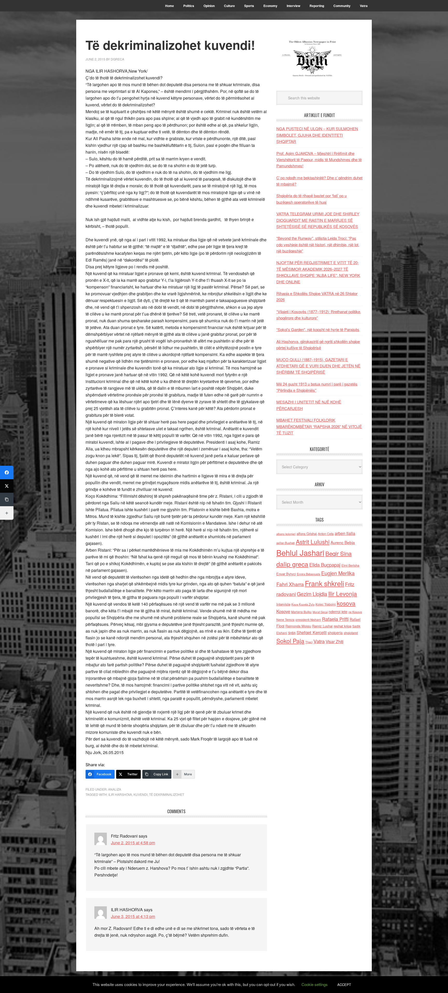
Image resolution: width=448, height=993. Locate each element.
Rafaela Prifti (335, 618)
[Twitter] (6, 486)
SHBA (292, 633)
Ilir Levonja (342, 593)
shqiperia (335, 632)
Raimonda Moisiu (298, 626)
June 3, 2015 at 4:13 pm (133, 916)
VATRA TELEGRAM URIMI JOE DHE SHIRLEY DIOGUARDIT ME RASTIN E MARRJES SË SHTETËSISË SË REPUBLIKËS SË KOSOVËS (317, 220)
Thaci (308, 642)
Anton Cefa (326, 533)
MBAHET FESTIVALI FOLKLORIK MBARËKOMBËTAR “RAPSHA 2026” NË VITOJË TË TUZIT (319, 426)
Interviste (283, 604)
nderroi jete (338, 611)
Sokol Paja (290, 640)
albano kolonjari (286, 534)
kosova (346, 603)
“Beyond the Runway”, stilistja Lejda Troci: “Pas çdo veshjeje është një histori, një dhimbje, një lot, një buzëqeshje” (317, 244)
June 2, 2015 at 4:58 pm (133, 843)
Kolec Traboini (326, 604)
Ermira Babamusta (308, 574)
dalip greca (292, 564)
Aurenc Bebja (343, 542)
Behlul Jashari (300, 552)
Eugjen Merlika (338, 573)
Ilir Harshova (120, 794)
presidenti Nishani (308, 620)
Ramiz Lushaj (322, 626)
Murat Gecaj (320, 612)
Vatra (319, 641)
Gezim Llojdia (312, 594)
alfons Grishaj (307, 533)
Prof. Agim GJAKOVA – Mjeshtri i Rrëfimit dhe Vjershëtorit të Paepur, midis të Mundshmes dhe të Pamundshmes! (319, 159)
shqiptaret (351, 633)
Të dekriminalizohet (166, 794)
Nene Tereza (285, 619)
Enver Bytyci (286, 573)
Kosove (283, 611)
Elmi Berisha (350, 565)
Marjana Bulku (301, 612)
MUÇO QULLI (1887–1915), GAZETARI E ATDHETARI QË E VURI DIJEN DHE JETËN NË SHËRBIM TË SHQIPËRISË (318, 366)
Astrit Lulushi (313, 541)
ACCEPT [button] (344, 984)
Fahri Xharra (290, 583)
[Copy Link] (6, 499)
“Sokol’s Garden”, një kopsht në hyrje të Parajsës (317, 329)
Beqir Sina (338, 553)
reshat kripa (342, 626)
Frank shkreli (324, 583)
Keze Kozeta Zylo (302, 604)
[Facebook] (6, 472)
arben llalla (345, 533)
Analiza (114, 789)
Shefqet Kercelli (312, 632)
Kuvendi (141, 794)
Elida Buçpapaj (324, 564)
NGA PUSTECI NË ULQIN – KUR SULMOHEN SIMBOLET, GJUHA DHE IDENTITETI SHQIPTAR (317, 135)
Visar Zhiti (334, 641)
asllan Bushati (285, 543)
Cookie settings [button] (315, 984)
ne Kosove (355, 612)
